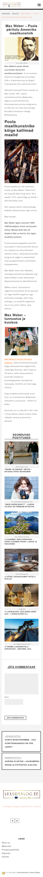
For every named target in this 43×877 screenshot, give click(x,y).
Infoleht (5, 857)
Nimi (7, 697)
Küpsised (6, 853)
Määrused (6, 846)
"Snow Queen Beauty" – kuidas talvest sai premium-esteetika (19, 505)
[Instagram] (17, 821)
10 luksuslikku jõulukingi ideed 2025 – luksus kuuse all (20, 613)
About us (6, 842)
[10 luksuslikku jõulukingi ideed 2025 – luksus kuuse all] (22, 596)
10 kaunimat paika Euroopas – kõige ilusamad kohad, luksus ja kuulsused (21, 541)
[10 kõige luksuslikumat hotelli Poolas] (22, 561)
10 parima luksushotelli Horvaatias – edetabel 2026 (18, 648)
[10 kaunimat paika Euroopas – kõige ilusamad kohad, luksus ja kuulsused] (22, 523)
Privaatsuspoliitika (10, 849)
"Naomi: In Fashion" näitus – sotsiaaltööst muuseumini (18, 470)
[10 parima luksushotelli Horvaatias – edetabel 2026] (22, 631)
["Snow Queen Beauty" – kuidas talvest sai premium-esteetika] (22, 488)
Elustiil (15, 13)
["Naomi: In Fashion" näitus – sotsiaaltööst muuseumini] (22, 453)
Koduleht (6, 13)
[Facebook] (12, 821)
